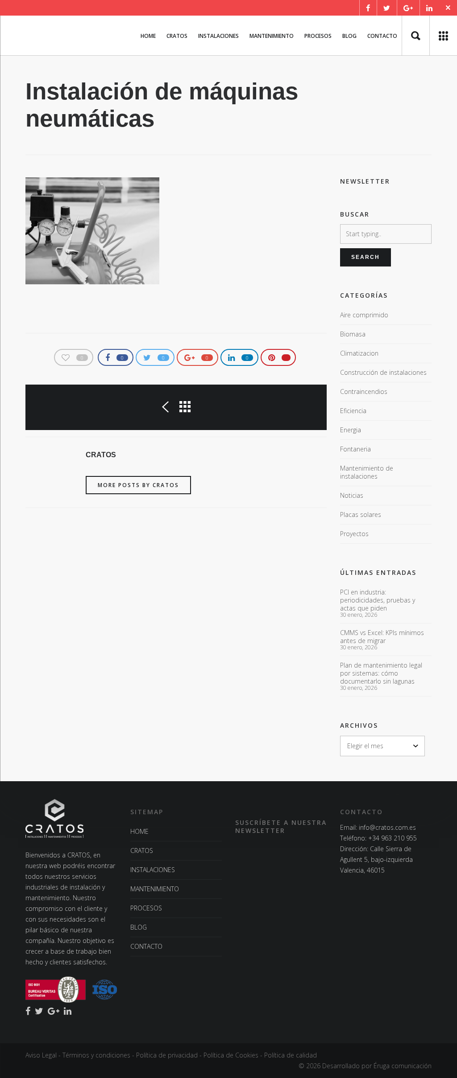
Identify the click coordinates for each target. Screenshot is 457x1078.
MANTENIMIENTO (154, 889)
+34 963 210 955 (392, 838)
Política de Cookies (231, 1055)
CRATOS (141, 850)
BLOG (138, 927)
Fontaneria (355, 449)
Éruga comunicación (403, 1066)
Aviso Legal (41, 1055)
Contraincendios (363, 391)
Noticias (351, 495)
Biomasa (353, 334)
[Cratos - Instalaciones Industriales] (25, 35)
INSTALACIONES (152, 869)
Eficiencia (353, 410)
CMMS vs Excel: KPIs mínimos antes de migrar (382, 637)
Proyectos (354, 533)
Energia (350, 430)
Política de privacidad (167, 1055)
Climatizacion (359, 353)
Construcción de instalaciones (383, 372)
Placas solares (360, 514)
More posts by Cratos (138, 485)
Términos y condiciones (96, 1055)
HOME (139, 831)
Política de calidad (290, 1055)
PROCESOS (146, 908)
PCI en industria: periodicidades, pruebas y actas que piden (377, 600)
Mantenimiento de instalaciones (366, 472)
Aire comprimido (364, 315)
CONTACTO (146, 946)
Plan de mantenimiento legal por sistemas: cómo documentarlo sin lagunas (381, 673)
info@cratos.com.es (387, 827)
